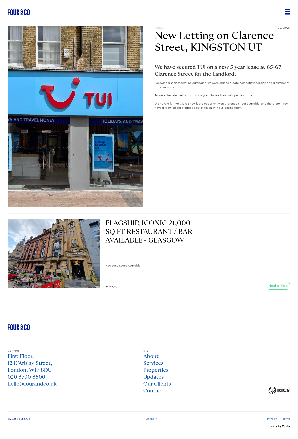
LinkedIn (151, 419)
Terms (286, 419)
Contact (153, 390)
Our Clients (157, 384)
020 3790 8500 (26, 377)
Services (153, 363)
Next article (278, 286)
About (151, 356)
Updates (153, 377)
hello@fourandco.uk (32, 384)
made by (276, 426)
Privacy (272, 419)
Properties (155, 370)
